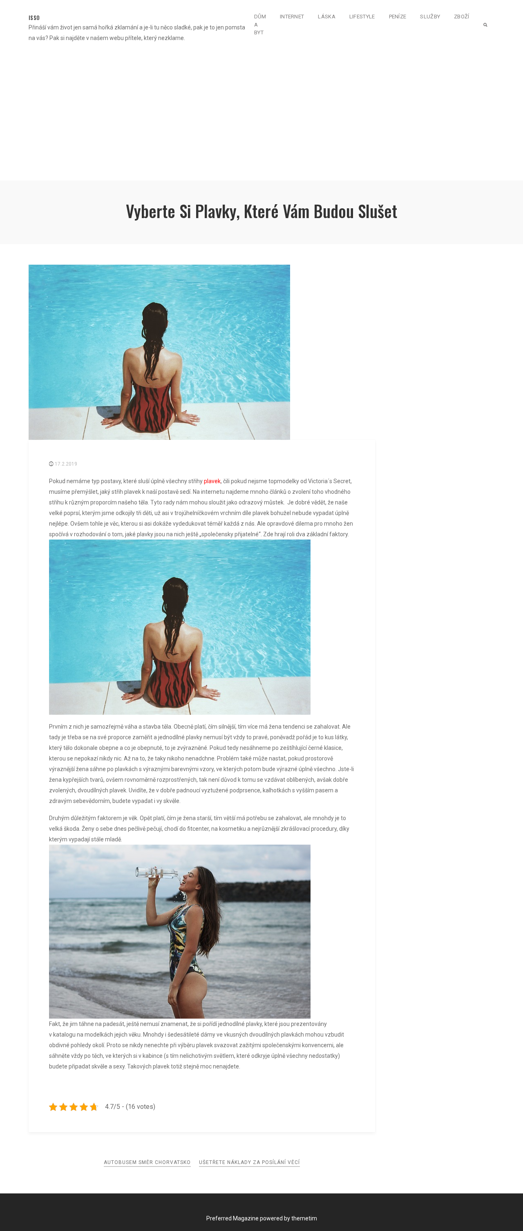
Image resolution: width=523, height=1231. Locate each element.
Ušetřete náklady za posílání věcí (249, 1162)
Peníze (398, 16)
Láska (326, 16)
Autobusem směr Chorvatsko (147, 1162)
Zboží (461, 16)
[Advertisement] (261, 113)
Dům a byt (260, 24)
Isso (34, 17)
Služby (430, 16)
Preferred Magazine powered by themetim (261, 1218)
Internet (292, 16)
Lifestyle (362, 16)
